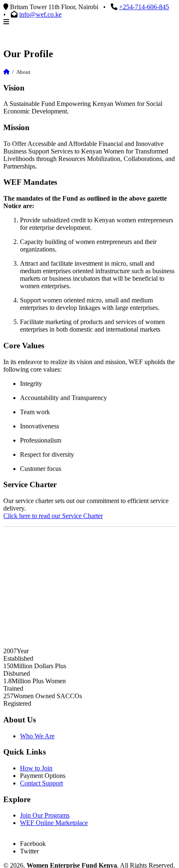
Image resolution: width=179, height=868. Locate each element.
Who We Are (37, 736)
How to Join (36, 768)
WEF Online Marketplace (54, 822)
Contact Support (41, 783)
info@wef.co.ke (40, 14)
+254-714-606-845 (144, 6)
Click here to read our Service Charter (53, 515)
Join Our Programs (45, 815)
